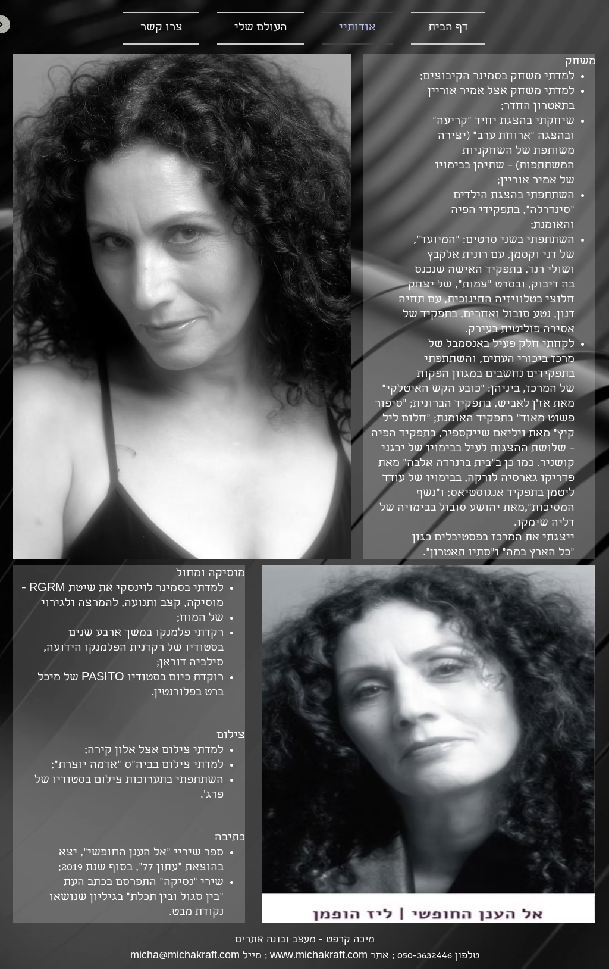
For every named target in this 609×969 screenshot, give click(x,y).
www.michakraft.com (319, 956)
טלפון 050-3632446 (438, 956)
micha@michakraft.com (185, 956)
